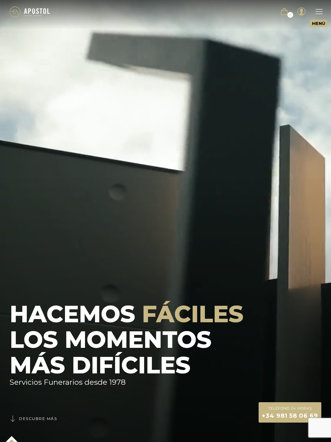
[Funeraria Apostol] (30, 11)
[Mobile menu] (316, 11)
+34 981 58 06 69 (290, 412)
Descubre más (38, 418)
